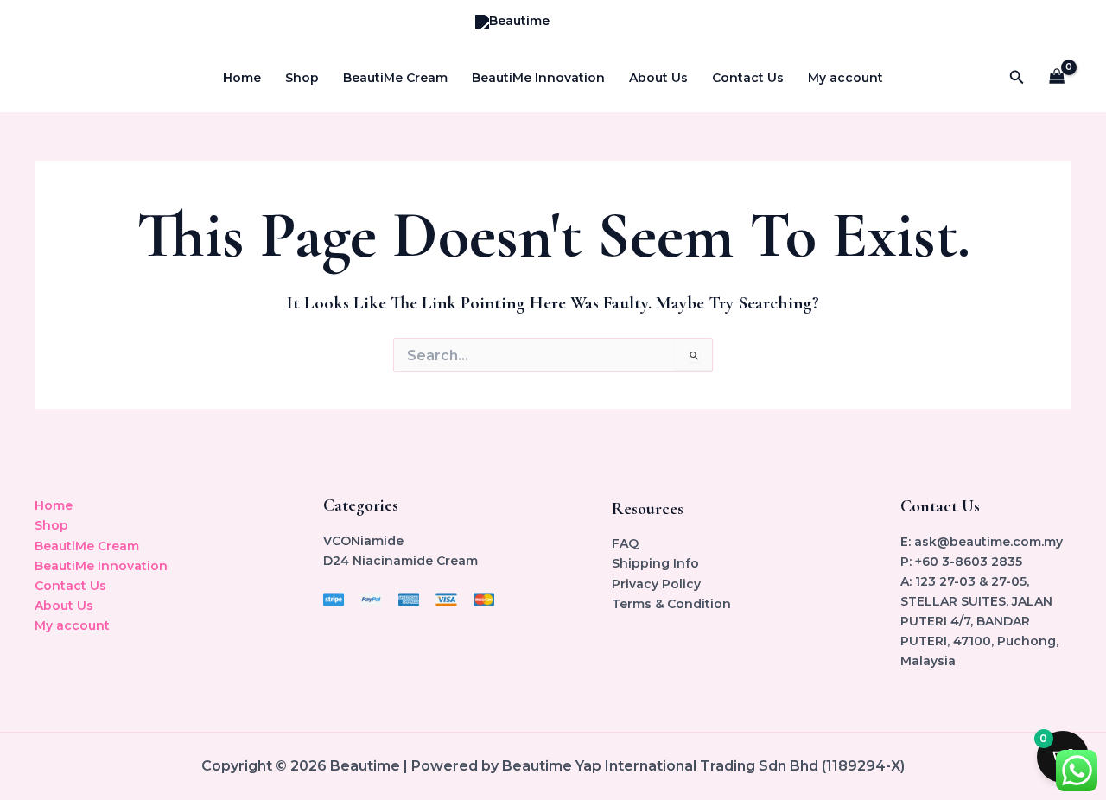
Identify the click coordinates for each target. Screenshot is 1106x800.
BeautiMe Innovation (538, 78)
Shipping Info (655, 563)
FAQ (625, 543)
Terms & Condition (671, 604)
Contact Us (748, 78)
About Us (658, 78)
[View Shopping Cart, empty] (1057, 78)
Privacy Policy (656, 584)
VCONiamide (363, 541)
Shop (302, 78)
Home (242, 78)
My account (845, 78)
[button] (1017, 78)
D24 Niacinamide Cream (400, 560)
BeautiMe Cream (395, 78)
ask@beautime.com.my (988, 541)
